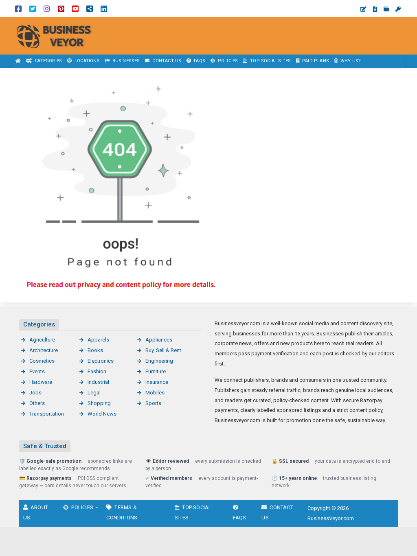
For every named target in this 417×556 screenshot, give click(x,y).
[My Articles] (375, 9)
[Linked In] (104, 8)
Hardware (40, 382)
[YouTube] (75, 8)
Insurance (156, 382)
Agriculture (42, 340)
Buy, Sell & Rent (163, 350)
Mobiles (155, 393)
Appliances (158, 340)
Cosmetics (42, 361)
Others (37, 403)
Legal (94, 393)
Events (37, 371)
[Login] (398, 9)
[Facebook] (18, 8)
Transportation (46, 414)
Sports (153, 403)
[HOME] (18, 61)
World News (102, 414)
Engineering (159, 361)
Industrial (98, 382)
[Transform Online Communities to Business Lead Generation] (57, 35)
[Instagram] (47, 8)
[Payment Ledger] (386, 9)
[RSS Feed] (89, 8)
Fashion (97, 371)
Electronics (101, 361)
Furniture (155, 371)
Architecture (43, 350)
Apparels (98, 340)
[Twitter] (32, 8)
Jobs (35, 393)
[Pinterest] (61, 8)
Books (95, 350)
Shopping (99, 403)
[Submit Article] (363, 9)
